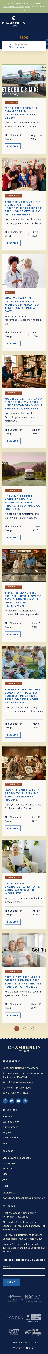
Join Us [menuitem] (6, 1143)
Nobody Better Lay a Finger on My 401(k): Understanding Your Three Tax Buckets (24, 1248)
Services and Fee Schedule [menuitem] (17, 1158)
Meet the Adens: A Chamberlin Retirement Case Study (19, 1215)
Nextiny (30, 1348)
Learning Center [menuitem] (11, 1122)
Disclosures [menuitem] (9, 1193)
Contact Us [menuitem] (9, 1163)
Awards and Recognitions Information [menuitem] (24, 1198)
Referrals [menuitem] (8, 1169)
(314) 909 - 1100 (22, 1088)
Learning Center (18, 44)
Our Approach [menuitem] (10, 1127)
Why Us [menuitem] (7, 1132)
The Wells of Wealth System (16, 7)
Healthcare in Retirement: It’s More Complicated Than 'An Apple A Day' (22, 1237)
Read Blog (12, 146)
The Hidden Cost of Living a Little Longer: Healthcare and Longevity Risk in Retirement (24, 1226)
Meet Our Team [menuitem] (11, 1138)
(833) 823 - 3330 (25, 1083)
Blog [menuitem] (5, 1174)
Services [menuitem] (7, 1116)
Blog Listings (16, 47)
